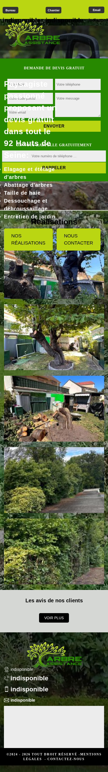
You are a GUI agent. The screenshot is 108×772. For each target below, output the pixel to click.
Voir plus (54, 618)
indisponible (29, 678)
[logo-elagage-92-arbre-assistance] (32, 33)
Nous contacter (78, 239)
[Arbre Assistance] (54, 651)
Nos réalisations (28, 239)
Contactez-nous (66, 759)
